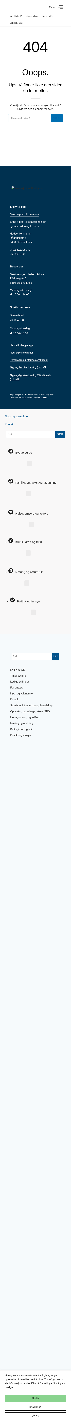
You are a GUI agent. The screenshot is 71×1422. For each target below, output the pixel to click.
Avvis (35, 1415)
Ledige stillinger (31, 16)
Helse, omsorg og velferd (24, 717)
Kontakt (9, 424)
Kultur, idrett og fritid (21, 729)
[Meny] (60, 7)
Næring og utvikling (21, 723)
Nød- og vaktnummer (21, 352)
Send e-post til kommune (24, 214)
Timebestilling (18, 675)
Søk (60, 434)
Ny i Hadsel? (16, 16)
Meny (52, 7)
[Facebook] (11, 624)
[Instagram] (22, 624)
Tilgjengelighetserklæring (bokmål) (28, 367)
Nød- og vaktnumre (21, 693)
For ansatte (47, 16)
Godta (35, 1398)
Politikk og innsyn (20, 735)
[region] (35, 1396)
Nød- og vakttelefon (17, 416)
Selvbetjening (16, 23)
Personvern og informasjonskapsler (29, 359)
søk (56, 118)
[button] (29, 463)
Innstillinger (35, 1407)
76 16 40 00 (17, 320)
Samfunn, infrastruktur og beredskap (31, 705)
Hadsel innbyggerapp (21, 345)
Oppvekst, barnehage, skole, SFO (30, 711)
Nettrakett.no (42, 398)
